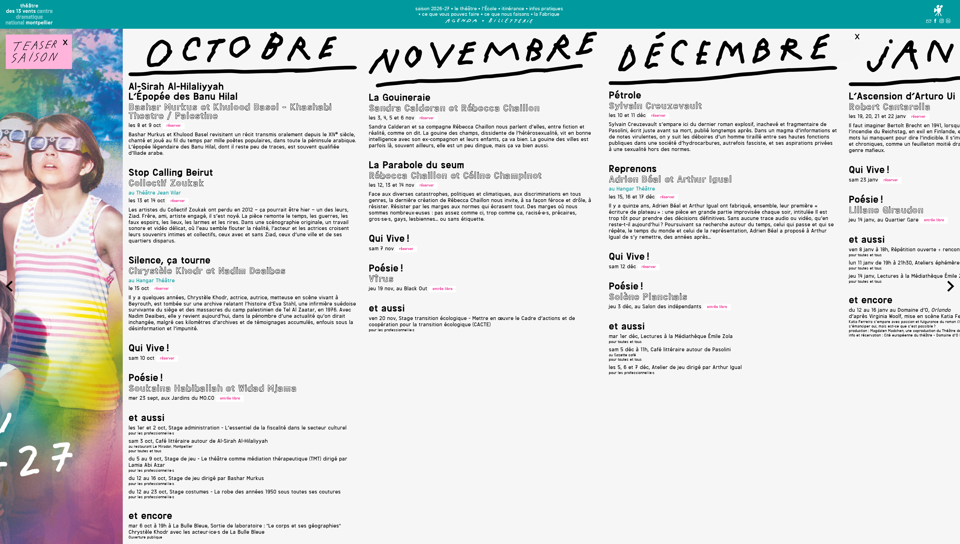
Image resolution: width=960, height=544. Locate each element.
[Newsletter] (928, 22)
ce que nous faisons (506, 14)
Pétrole (625, 96)
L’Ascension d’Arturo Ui (902, 97)
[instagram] (942, 22)
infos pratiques (546, 9)
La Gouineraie (399, 98)
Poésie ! (145, 379)
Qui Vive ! (148, 349)
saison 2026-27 (432, 9)
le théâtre (465, 9)
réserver (173, 126)
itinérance (513, 9)
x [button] (65, 43)
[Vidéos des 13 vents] (938, 10)
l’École (489, 9)
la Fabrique (547, 14)
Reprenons (633, 169)
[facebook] (935, 22)
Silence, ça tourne (169, 261)
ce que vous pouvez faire (450, 14)
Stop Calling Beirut (170, 173)
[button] (461, 22)
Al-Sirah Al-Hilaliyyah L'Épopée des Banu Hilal (183, 92)
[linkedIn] (948, 22)
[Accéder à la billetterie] (511, 22)
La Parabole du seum (416, 166)
